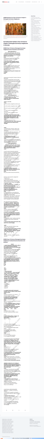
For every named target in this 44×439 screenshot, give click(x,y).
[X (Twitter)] (13, 410)
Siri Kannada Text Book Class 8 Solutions (7, 421)
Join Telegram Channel (30, 438)
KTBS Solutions (8, 436)
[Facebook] (7, 410)
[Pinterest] (19, 410)
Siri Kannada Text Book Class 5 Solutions (7, 431)
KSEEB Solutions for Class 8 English (7, 419)
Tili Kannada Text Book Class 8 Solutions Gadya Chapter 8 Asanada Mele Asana (36, 18)
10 (23, 438)
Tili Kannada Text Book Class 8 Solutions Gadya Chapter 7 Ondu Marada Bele (35, 23)
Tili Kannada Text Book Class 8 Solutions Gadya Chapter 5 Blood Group (35, 34)
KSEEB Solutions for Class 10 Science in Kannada (17, 36)
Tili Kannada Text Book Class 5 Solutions (7, 432)
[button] (22, 438)
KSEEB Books (28, 438)
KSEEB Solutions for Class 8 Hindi (6, 420)
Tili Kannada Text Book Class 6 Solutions (7, 429)
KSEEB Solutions (13, 438)
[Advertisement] (22, 8)
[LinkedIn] (25, 410)
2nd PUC (26, 438)
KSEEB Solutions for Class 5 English (7, 430)
